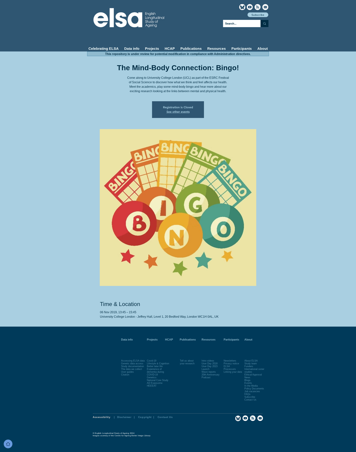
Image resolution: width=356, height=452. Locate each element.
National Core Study (157, 380)
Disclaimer (124, 417)
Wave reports (209, 371)
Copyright (145, 417)
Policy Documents (254, 388)
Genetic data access (132, 363)
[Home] (8, 444)
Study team (250, 363)
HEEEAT (151, 385)
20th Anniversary (211, 374)
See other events (178, 112)
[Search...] (264, 23)
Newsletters (230, 360)
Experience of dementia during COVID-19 (155, 372)
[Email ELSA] (265, 7)
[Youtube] (250, 7)
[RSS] (258, 7)
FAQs (247, 394)
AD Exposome (154, 383)
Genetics (151, 377)
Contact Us (250, 399)
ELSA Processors (230, 367)
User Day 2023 (209, 366)
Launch (205, 369)
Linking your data (233, 371)
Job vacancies (252, 391)
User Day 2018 (209, 363)
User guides (127, 371)
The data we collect (131, 369)
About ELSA (251, 360)
